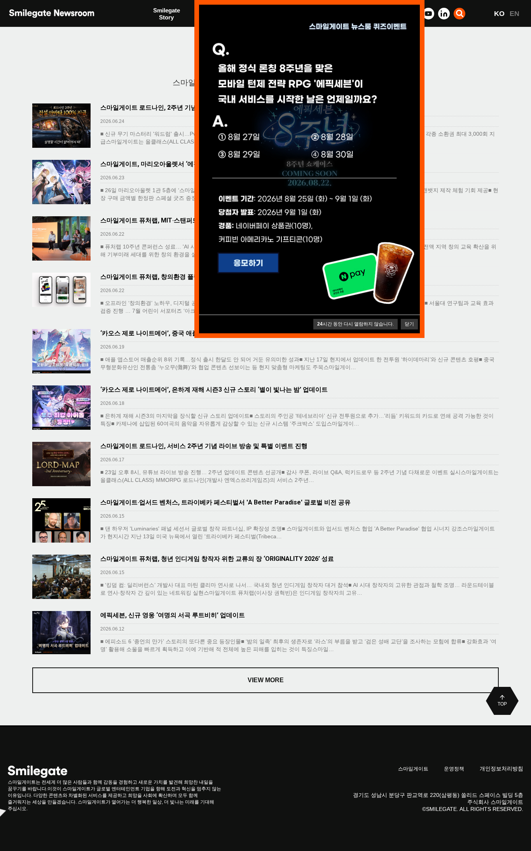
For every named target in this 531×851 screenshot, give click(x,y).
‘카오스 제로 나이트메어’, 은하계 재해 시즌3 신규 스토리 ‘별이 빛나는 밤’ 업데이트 (214, 389)
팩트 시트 (165, 14)
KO (499, 14)
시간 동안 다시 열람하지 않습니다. (355, 324)
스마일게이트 (413, 769)
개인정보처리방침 (501, 768)
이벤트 (162, 30)
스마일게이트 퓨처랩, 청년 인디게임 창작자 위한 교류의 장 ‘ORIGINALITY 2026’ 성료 (217, 558)
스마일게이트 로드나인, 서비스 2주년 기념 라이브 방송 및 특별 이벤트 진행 (203, 446)
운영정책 (454, 769)
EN (514, 14)
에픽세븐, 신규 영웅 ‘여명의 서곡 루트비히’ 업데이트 (172, 615)
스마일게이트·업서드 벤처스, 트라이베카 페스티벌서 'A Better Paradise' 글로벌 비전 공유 (225, 502)
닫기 (409, 324)
